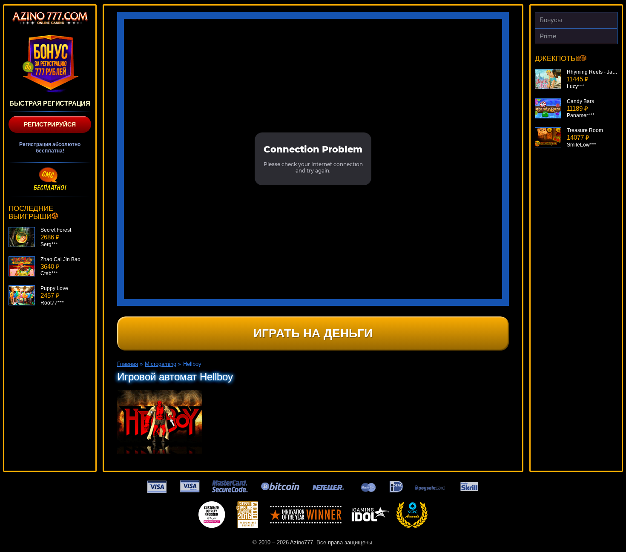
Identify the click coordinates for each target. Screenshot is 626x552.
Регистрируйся (50, 124)
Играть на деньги (313, 333)
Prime (548, 36)
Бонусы (551, 19)
